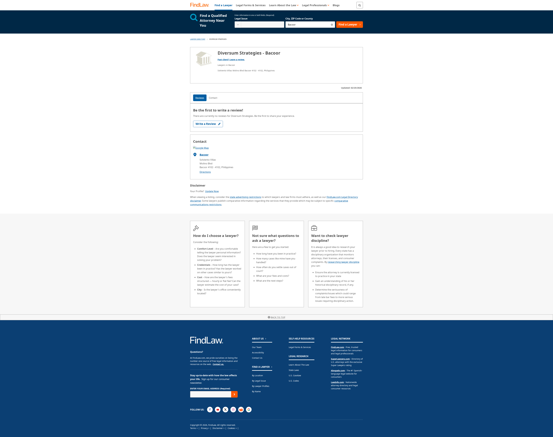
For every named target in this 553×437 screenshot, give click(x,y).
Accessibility (258, 352)
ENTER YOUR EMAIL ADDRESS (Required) (210, 388)
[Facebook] (210, 409)
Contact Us (257, 357)
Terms (193, 428)
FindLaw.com (337, 347)
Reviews (199, 97)
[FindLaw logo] (200, 5)
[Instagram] (233, 409)
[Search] (359, 5)
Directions (205, 172)
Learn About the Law (299, 364)
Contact (213, 97)
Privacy (204, 428)
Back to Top (278, 317)
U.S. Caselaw (295, 375)
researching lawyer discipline (343, 262)
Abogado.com (338, 370)
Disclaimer (218, 428)
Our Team (257, 347)
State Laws (294, 370)
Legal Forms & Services (300, 347)
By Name (256, 391)
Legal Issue (241, 18)
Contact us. (218, 364)
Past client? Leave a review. (231, 59)
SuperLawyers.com (340, 358)
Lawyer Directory (197, 39)
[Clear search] (332, 24)
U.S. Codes (294, 380)
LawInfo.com (337, 382)
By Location (257, 375)
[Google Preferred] (249, 409)
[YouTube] (217, 409)
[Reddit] (241, 409)
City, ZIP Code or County (299, 18)
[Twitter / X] (225, 409)
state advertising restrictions (245, 197)
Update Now (212, 191)
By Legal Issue (259, 380)
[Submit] (234, 394)
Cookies (232, 428)
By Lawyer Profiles (260, 386)
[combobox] (259, 24)
